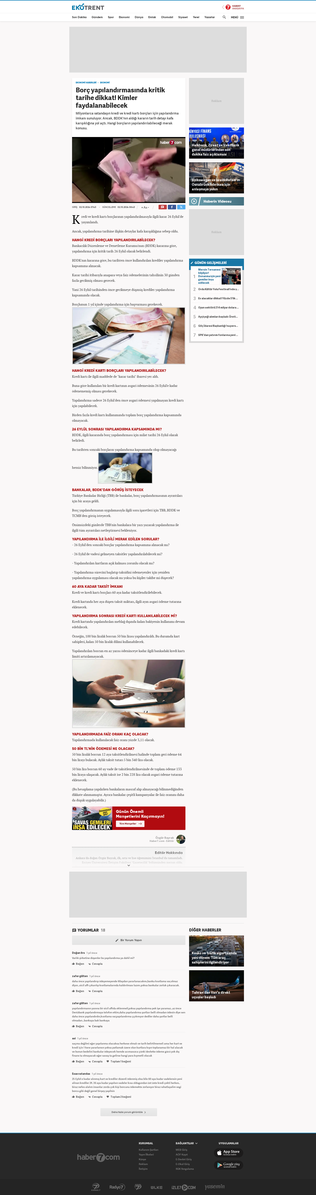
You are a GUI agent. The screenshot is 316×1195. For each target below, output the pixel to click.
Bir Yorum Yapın (131, 940)
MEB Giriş (181, 1149)
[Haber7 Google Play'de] (228, 1165)
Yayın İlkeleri (146, 1154)
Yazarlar (209, 17)
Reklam (143, 1164)
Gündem (97, 17)
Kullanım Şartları (148, 1149)
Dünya (139, 17)
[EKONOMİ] (88, 6)
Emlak (152, 17)
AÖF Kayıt (182, 1154)
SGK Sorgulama (185, 1168)
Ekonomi (124, 17)
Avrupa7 (138, 1187)
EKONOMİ (105, 83)
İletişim (143, 1168)
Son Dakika (79, 17)
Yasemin (215, 1187)
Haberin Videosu (218, 202)
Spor (111, 17)
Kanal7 (95, 1187)
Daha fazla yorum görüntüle (127, 1112)
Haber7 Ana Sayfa (233, 7)
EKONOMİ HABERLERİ (86, 83)
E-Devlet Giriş (184, 1159)
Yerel (196, 17)
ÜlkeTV (156, 1187)
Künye (142, 1159)
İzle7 (183, 1187)
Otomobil (167, 17)
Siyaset (183, 17)
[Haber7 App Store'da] (228, 1152)
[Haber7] (98, 1157)
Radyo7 (117, 1187)
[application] (128, 170)
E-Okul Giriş (183, 1164)
